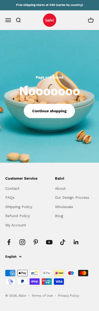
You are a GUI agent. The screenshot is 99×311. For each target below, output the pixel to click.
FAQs (10, 197)
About (60, 188)
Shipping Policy (18, 207)
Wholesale (64, 207)
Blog (59, 216)
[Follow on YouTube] (49, 242)
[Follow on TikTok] (62, 242)
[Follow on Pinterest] (35, 242)
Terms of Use (42, 295)
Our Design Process (72, 197)
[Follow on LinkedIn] (76, 242)
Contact (12, 188)
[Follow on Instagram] (22, 242)
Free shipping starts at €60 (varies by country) (49, 5)
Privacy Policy (68, 295)
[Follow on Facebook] (8, 242)
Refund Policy (17, 216)
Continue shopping (49, 111)
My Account (15, 225)
